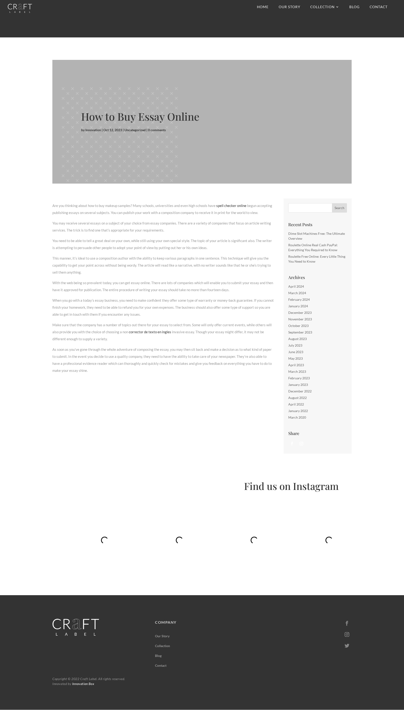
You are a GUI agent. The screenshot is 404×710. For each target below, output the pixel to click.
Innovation (93, 130)
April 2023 (296, 365)
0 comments (157, 130)
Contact (379, 7)
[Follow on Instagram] (301, 443)
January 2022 (298, 411)
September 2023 (300, 332)
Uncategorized (135, 130)
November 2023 (300, 319)
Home (263, 7)
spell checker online (231, 205)
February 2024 (299, 299)
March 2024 (297, 293)
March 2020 (297, 417)
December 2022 (300, 391)
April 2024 (296, 286)
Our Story (289, 7)
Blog (354, 7)
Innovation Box (82, 684)
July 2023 (295, 345)
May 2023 (295, 358)
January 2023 (298, 385)
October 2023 (298, 326)
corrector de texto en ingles (150, 332)
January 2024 (298, 306)
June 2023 (295, 352)
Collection (322, 7)
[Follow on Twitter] (347, 645)
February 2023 (299, 378)
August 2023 (297, 339)
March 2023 (297, 371)
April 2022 (296, 404)
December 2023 (300, 313)
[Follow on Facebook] (292, 443)
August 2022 (297, 398)
